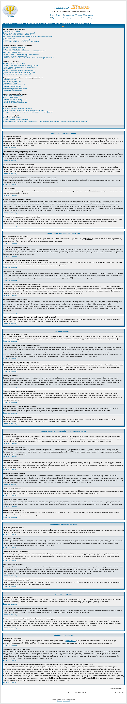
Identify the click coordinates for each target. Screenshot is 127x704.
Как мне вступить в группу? (12, 101)
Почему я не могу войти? (12, 31)
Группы (79, 15)
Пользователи (69, 15)
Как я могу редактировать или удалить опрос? (19, 70)
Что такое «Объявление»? (12, 87)
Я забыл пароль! (9, 38)
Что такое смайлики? (10, 83)
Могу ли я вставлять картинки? (14, 85)
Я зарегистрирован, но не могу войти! (16, 40)
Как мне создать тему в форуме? (14, 63)
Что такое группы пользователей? (15, 99)
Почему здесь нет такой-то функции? (16, 119)
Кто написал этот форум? (12, 118)
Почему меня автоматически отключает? (17, 35)
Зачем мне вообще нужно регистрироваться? (19, 33)
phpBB (59, 699)
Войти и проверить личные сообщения (74, 18)
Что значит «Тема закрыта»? (13, 90)
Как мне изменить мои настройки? (15, 47)
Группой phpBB (70, 641)
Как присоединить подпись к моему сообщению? (20, 67)
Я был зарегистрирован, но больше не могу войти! (21, 42)
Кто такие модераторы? (11, 97)
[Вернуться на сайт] (71, 10)
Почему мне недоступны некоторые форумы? (19, 72)
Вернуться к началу (10, 148)
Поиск (60, 15)
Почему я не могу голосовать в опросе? (17, 74)
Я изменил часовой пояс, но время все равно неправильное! (24, 51)
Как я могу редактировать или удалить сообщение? (21, 65)
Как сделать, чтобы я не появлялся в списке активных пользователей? (28, 36)
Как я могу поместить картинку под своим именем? (21, 54)
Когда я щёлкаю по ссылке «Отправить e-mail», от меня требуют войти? (28, 58)
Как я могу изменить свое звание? (15, 56)
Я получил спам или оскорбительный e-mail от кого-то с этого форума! (28, 112)
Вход (90, 18)
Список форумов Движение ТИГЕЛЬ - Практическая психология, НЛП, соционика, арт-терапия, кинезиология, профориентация (47, 23)
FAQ (53, 15)
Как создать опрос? (10, 69)
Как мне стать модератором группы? (16, 103)
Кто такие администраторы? (13, 96)
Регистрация (89, 15)
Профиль (55, 18)
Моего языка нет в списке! (12, 53)
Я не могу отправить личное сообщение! (17, 108)
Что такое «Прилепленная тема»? (15, 88)
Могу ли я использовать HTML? (14, 81)
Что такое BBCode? (10, 80)
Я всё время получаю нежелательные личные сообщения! (23, 110)
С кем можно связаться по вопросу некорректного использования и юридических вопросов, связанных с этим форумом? (45, 121)
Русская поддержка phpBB (63, 701)
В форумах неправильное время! (14, 49)
